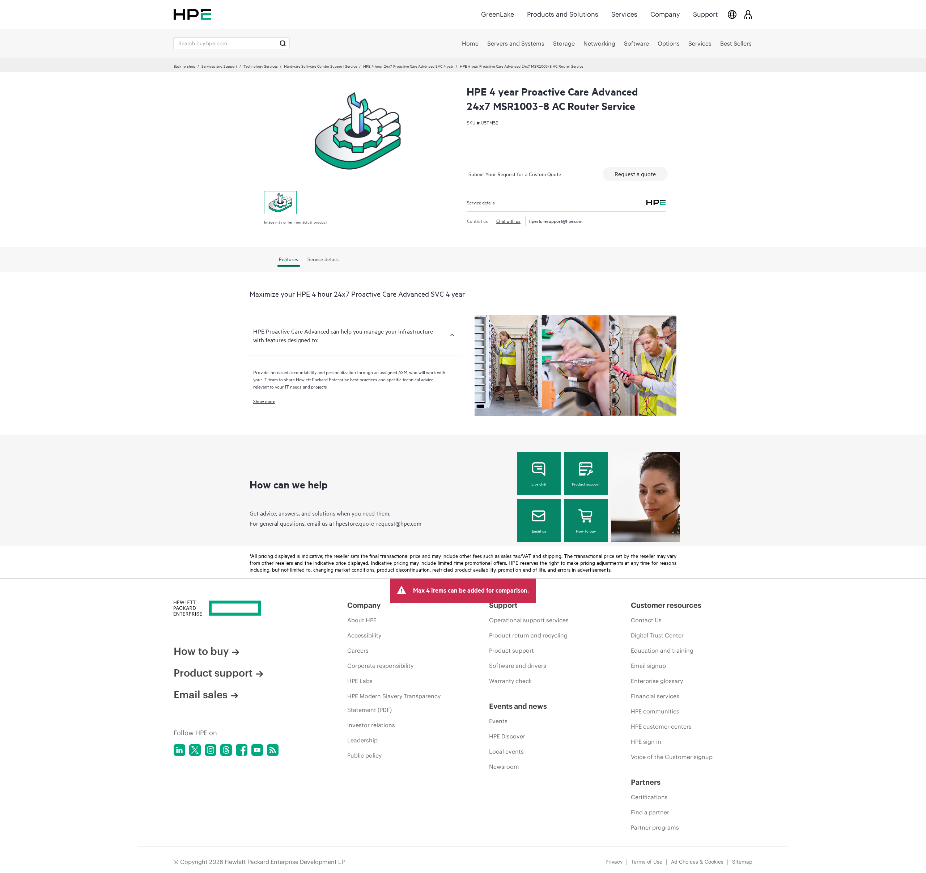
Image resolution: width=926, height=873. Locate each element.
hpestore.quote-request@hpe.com (378, 523)
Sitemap (742, 862)
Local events (506, 751)
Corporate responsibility (380, 665)
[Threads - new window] (226, 750)
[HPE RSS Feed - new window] (273, 750)
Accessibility (364, 635)
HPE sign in (646, 741)
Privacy (614, 862)
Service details (481, 202)
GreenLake (497, 14)
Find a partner (650, 812)
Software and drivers (517, 665)
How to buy (586, 531)
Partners (645, 782)
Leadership (362, 740)
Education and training (662, 650)
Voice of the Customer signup (672, 756)
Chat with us (508, 220)
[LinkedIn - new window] (179, 750)
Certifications (649, 797)
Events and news (518, 706)
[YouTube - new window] (257, 750)
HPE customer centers (661, 726)
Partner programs (655, 827)
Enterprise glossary (657, 681)
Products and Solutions (562, 14)
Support (705, 14)
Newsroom (504, 766)
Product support (586, 484)
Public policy (364, 755)
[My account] (748, 14)
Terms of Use (646, 862)
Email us (539, 531)
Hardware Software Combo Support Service (320, 66)
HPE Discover (507, 736)
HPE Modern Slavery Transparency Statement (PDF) (394, 702)
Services (624, 14)
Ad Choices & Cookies (697, 862)
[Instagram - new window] (210, 750)
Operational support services (529, 620)
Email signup (648, 665)
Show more (264, 401)
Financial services (655, 696)
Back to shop (184, 66)
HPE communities (655, 711)
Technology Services (260, 66)
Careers (358, 650)
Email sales (201, 694)
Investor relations (371, 725)
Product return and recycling (528, 635)
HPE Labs (360, 681)
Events (498, 721)
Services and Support (219, 66)
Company (665, 14)
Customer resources (666, 605)
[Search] (282, 43)
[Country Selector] (732, 14)
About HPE (362, 620)
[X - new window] (195, 750)
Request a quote (635, 174)
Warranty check (510, 681)
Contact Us (646, 620)
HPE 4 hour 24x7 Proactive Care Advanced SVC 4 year (408, 66)
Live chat (539, 484)
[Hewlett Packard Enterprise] (192, 14)
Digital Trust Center (657, 635)
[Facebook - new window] (241, 750)
